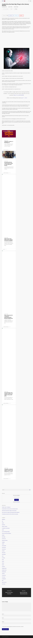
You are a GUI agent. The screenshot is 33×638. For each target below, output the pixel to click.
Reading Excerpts (4, 568)
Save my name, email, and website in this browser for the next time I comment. (13, 626)
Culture (15, 6)
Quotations (3, 566)
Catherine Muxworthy (6, 326)
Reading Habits (4, 571)
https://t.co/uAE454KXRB (19, 95)
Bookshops (3, 524)
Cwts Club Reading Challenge (5, 531)
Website (3, 621)
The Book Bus (4, 575)
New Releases (4, 554)
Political (3, 561)
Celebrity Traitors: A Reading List (6, 507)
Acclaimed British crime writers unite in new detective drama (10, 508)
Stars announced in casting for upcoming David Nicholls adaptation (10, 512)
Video (2, 580)
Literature (3, 550)
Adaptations (5, 152)
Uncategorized (4, 578)
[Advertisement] (16, 41)
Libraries (3, 543)
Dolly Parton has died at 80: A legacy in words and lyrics (9, 510)
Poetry (3, 559)
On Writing (3, 557)
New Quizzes (3, 552)
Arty (2, 521)
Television (3, 573)
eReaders (3, 535)
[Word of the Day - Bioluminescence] (23, 592)
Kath (4, 249)
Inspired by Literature (4, 540)
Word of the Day (4, 582)
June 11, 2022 (24, 97)
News (17, 6)
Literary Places (4, 549)
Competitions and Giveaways (6, 528)
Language (3, 542)
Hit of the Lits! (4, 538)
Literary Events (4, 547)
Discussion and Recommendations (8, 131)
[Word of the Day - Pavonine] (9, 592)
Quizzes (3, 564)
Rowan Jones (5, 6)
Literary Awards (4, 545)
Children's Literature (4, 526)
